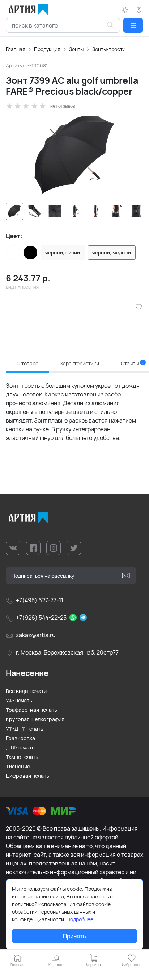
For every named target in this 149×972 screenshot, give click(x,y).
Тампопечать (22, 756)
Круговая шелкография (35, 719)
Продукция (47, 49)
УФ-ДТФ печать (24, 728)
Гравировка (20, 738)
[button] (133, 25)
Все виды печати (26, 691)
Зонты (76, 49)
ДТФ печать (20, 747)
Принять (74, 936)
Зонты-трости (108, 49)
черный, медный (111, 252)
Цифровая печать (27, 775)
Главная (15, 49)
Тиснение (18, 766)
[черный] (30, 252)
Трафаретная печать (31, 709)
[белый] (13, 252)
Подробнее (80, 919)
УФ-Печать (19, 700)
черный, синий (62, 252)
